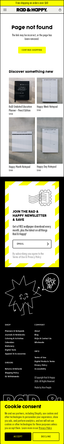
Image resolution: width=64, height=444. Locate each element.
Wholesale (39, 342)
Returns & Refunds (13, 369)
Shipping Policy (12, 373)
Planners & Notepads (14, 331)
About (37, 331)
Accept (18, 436)
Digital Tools (10, 350)
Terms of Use (40, 357)
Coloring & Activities (14, 338)
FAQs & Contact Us (43, 338)
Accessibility (40, 369)
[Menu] (5, 9)
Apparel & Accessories (15, 354)
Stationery (9, 346)
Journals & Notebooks (15, 335)
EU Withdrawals (12, 376)
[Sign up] (48, 244)
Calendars (9, 342)
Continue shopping (32, 50)
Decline (46, 436)
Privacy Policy (45, 428)
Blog (36, 335)
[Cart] (61, 9)
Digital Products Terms (44, 361)
